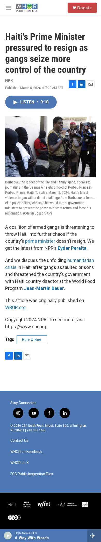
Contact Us (19, 441)
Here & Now (32, 340)
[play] (8, 535)
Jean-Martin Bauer (44, 288)
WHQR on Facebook (26, 452)
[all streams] (94, 535)
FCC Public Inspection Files (31, 474)
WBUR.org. (16, 307)
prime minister (40, 241)
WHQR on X (19, 463)
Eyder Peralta (72, 248)
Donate (84, 7)
